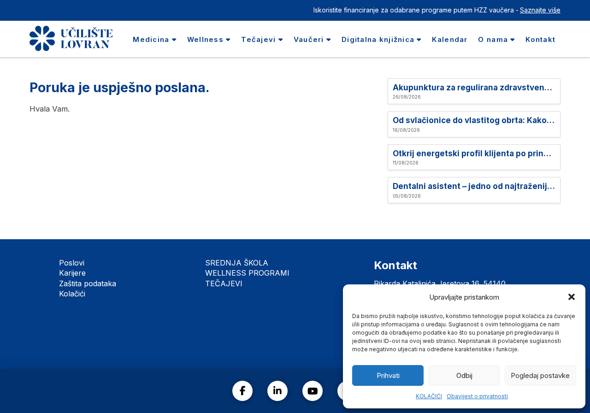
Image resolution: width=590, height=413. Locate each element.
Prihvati (388, 375)
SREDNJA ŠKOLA (236, 262)
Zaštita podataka (87, 283)
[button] (571, 296)
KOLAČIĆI (429, 396)
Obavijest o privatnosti (477, 396)
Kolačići (72, 293)
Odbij (464, 375)
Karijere (72, 272)
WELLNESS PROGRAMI (247, 272)
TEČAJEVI (223, 283)
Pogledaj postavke (540, 375)
